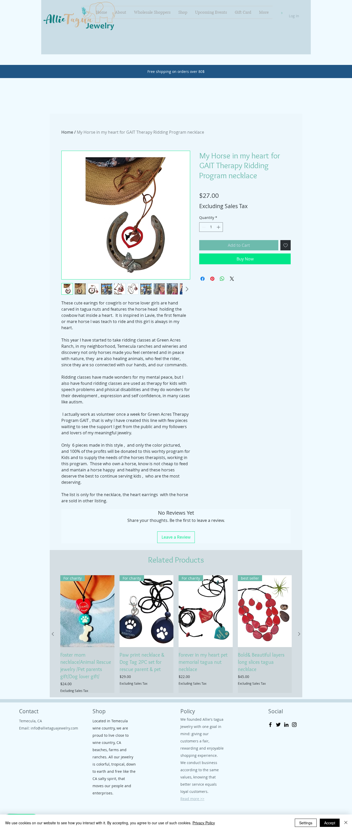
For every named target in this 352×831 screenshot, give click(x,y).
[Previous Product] (53, 634)
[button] (281, 12)
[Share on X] (232, 279)
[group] (176, 634)
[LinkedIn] (286, 725)
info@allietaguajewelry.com (54, 728)
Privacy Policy (203, 822)
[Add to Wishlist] (285, 245)
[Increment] (219, 227)
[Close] (346, 823)
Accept (329, 822)
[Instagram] (294, 725)
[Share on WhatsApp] (222, 279)
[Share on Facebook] (202, 279)
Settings (305, 822)
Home (67, 132)
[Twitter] (278, 725)
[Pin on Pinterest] (212, 279)
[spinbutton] (211, 227)
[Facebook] (270, 725)
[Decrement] (203, 227)
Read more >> (192, 798)
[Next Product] (299, 634)
